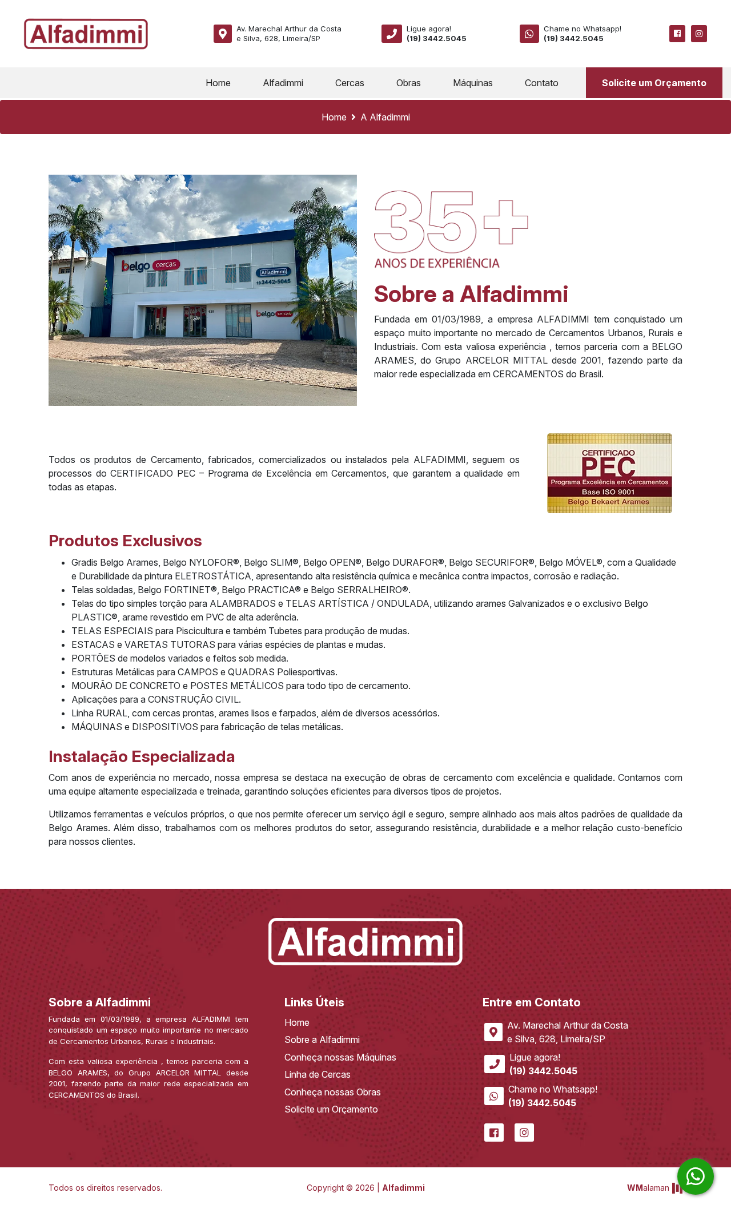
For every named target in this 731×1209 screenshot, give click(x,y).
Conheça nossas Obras (332, 1092)
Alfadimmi (283, 82)
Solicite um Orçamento (654, 82)
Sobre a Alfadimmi (322, 1039)
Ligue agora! (437, 33)
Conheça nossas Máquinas (340, 1057)
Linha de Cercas (317, 1074)
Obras (408, 82)
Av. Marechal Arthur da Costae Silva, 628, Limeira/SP (289, 33)
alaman (648, 1187)
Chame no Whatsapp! (582, 33)
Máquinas (473, 82)
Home (220, 82)
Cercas (349, 82)
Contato (542, 82)
